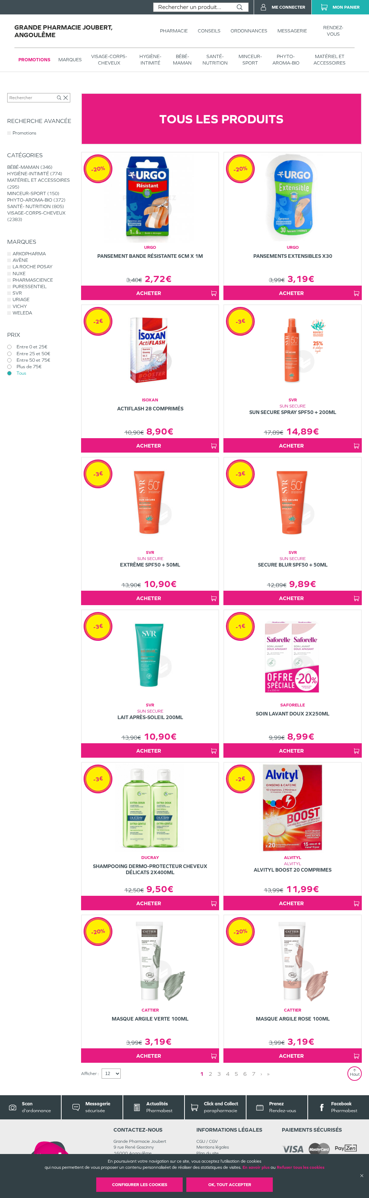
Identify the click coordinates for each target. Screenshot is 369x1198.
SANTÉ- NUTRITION (215, 60)
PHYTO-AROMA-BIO (285, 60)
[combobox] (192, 7)
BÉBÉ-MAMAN (182, 60)
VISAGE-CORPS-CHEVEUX (109, 60)
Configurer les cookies (139, 1184)
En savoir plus (256, 1167)
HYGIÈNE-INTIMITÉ (150, 60)
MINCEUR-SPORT (250, 60)
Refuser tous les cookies (300, 1167)
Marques (70, 59)
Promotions (34, 59)
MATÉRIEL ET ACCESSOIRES (330, 60)
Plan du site (207, 1153)
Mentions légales (212, 1147)
